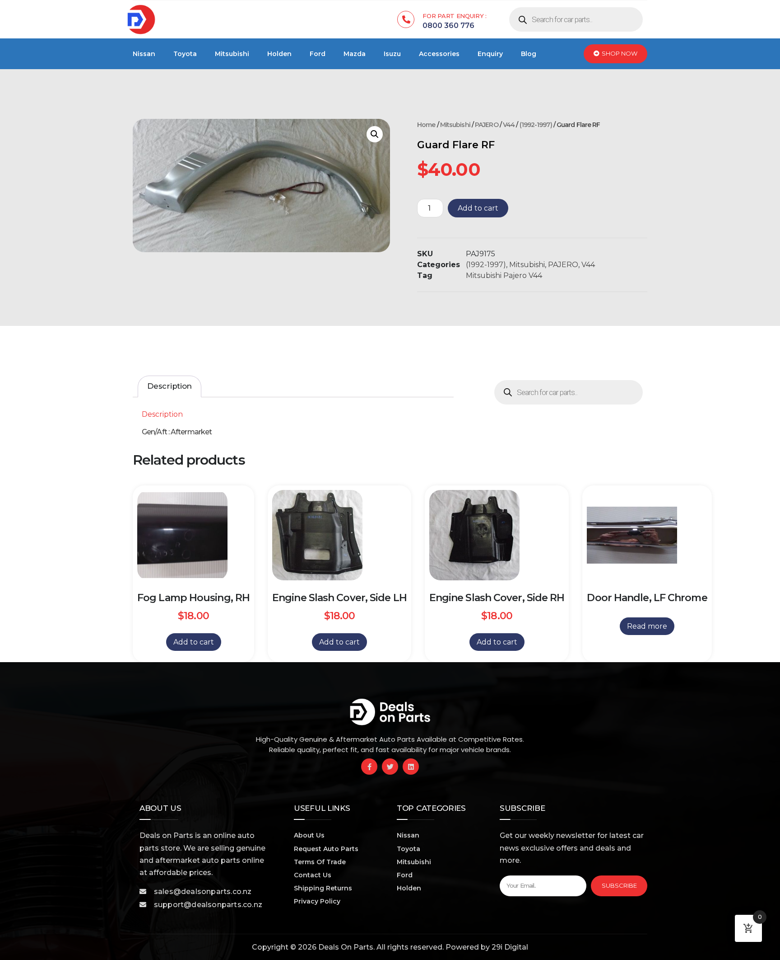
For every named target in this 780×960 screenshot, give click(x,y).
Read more (647, 626)
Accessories (439, 54)
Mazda (355, 54)
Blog (528, 54)
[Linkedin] (411, 766)
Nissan (144, 54)
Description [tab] (169, 386)
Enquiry (490, 54)
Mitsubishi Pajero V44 (504, 275)
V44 (509, 125)
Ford (317, 54)
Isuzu (392, 54)
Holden (279, 54)
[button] (375, 134)
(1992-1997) (536, 125)
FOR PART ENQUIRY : (454, 15)
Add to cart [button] (193, 642)
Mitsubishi (232, 54)
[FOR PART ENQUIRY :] (405, 19)
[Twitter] (390, 766)
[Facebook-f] (369, 766)
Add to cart (478, 208)
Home (426, 125)
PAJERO (486, 125)
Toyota (185, 54)
